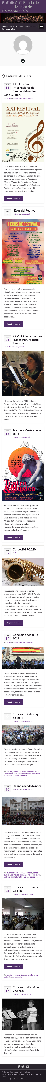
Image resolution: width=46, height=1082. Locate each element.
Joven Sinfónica (27, 894)
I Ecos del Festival (24, 210)
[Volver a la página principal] (23, 18)
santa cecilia (17, 977)
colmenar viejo (33, 772)
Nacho (9, 98)
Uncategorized (28, 98)
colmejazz (15, 875)
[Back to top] (40, 1076)
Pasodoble (14, 776)
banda (35, 873)
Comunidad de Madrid (13, 774)
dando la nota (16, 877)
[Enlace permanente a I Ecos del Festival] (23, 251)
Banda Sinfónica (19, 772)
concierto (36, 875)
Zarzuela (23, 776)
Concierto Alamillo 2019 (25, 636)
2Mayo (9, 772)
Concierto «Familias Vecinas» (26, 989)
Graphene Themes (20, 1079)
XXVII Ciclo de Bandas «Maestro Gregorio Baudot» (27, 339)
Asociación (27, 873)
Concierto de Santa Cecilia (25, 888)
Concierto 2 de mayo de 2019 (26, 715)
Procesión (33, 877)
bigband (7, 875)
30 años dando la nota (27, 786)
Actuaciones (17, 98)
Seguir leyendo (13, 198)
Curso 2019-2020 (24, 549)
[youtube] (12, 2)
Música (25, 877)
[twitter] (7, 2)
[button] (23, 251)
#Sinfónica (11, 873)
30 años (19, 873)
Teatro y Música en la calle (27, 431)
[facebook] (3, 2)
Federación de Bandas (31, 774)
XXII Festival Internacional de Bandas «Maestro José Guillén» (20, 89)
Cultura (7, 877)
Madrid (7, 776)
